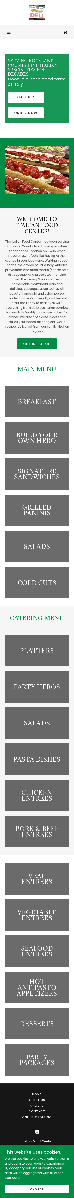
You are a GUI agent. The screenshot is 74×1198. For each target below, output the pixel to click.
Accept (37, 1189)
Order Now (25, 113)
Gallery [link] (37, 1106)
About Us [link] (37, 1100)
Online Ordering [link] (37, 1117)
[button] (9, 32)
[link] (37, 12)
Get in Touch (37, 344)
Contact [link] (37, 1111)
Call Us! (26, 97)
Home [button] (37, 1094)
